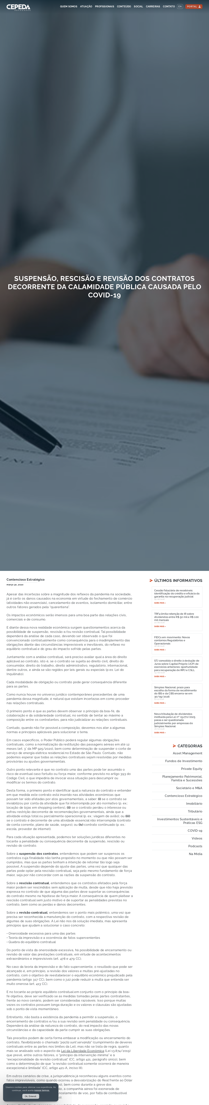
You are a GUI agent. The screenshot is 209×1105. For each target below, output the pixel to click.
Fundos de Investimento (183, 761)
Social (138, 6)
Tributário (195, 811)
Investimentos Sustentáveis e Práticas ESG (179, 821)
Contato (169, 6)
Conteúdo (124, 6)
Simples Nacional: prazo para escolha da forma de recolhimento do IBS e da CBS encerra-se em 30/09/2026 (175, 692)
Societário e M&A (189, 788)
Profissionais (104, 6)
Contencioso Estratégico (26, 579)
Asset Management (187, 753)
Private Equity (191, 769)
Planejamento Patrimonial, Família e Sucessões (182, 778)
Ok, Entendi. (31, 1096)
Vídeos (197, 838)
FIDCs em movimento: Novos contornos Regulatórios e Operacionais (172, 640)
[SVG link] (18, 7)
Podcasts (195, 846)
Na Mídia (195, 854)
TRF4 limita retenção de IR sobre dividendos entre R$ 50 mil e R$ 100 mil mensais (176, 617)
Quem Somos (68, 6)
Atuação (86, 6)
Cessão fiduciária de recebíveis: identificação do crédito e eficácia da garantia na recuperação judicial (177, 593)
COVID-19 (195, 830)
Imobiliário (194, 803)
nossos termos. (42, 1090)
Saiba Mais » (160, 603)
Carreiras (153, 6)
